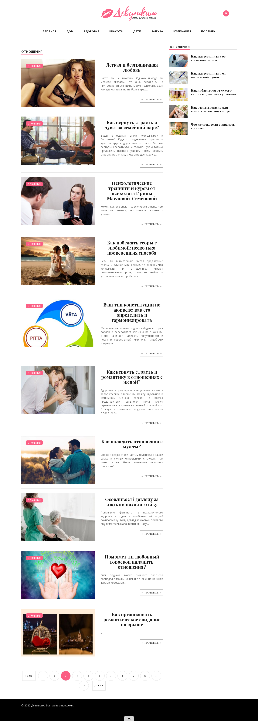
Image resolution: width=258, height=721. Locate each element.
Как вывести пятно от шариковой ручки (208, 75)
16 (84, 685)
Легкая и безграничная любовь (132, 67)
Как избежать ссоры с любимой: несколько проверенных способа (132, 248)
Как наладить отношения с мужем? (132, 444)
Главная (49, 31)
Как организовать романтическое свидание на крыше (131, 619)
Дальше (99, 685)
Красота (116, 31)
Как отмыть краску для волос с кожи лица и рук (210, 109)
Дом (70, 31)
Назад (28, 675)
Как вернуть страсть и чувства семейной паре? (131, 124)
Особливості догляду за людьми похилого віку (132, 501)
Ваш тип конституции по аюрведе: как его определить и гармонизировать (132, 312)
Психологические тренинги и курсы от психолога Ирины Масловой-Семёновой (132, 190)
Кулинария (182, 31)
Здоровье (91, 31)
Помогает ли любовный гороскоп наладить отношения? (132, 562)
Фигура (157, 31)
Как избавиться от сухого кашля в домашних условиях (213, 92)
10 (145, 675)
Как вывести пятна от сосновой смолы (208, 58)
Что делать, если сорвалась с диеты (213, 126)
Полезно (208, 31)
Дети (137, 31)
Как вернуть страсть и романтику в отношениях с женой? (132, 377)
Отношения (34, 66)
